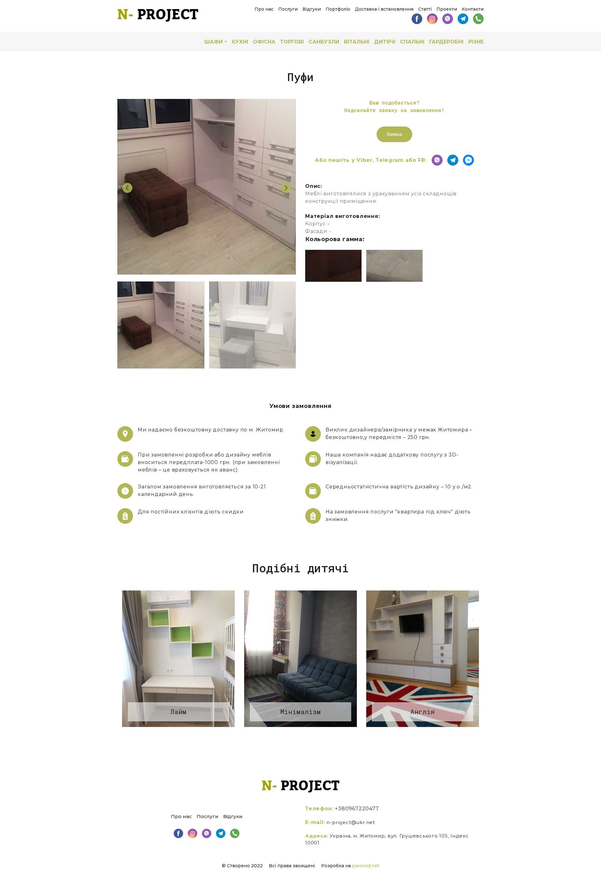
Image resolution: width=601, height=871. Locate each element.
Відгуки (311, 9)
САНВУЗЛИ (324, 42)
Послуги (288, 9)
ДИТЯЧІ (384, 42)
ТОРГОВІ (292, 42)
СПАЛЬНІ (412, 42)
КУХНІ (240, 42)
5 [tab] (314, 738)
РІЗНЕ (476, 42)
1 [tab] (277, 738)
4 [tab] (305, 738)
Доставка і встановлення (384, 9)
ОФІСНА (264, 42)
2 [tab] (286, 738)
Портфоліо (338, 9)
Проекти (446, 9)
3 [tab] (295, 738)
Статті (425, 9)
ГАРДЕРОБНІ (446, 42)
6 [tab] (324, 738)
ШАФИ (213, 42)
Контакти (473, 9)
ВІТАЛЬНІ (356, 42)
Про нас (264, 9)
